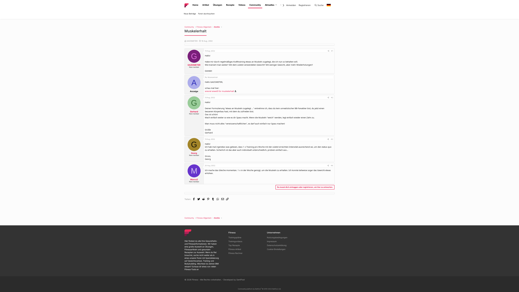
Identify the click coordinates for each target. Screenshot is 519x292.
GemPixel (240, 279)
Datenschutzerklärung (277, 245)
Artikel (205, 5)
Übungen (217, 5)
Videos (241, 5)
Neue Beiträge (190, 14)
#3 (332, 139)
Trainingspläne (234, 237)
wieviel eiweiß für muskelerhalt (219, 91)
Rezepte (230, 5)
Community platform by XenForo (259, 289)
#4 (332, 166)
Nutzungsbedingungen (277, 237)
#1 (332, 51)
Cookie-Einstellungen (276, 249)
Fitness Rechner (235, 253)
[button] (276, 5)
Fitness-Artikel (234, 249)
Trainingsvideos (235, 241)
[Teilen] (328, 51)
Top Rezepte (234, 245)
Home (195, 5)
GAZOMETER (192, 41)
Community (255, 5)
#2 (332, 98)
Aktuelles (269, 5)
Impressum (272, 241)
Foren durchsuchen (206, 14)
